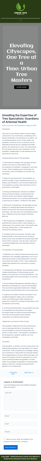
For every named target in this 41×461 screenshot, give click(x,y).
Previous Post (13, 373)
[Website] (20, 432)
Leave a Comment (8, 125)
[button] (20, 20)
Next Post (29, 372)
